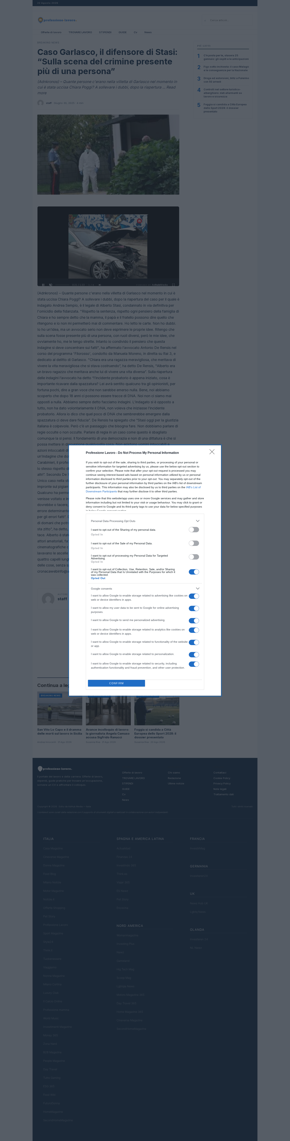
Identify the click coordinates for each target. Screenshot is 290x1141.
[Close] (213, 453)
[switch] (194, 529)
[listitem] (145, 521)
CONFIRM (116, 683)
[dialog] (145, 570)
